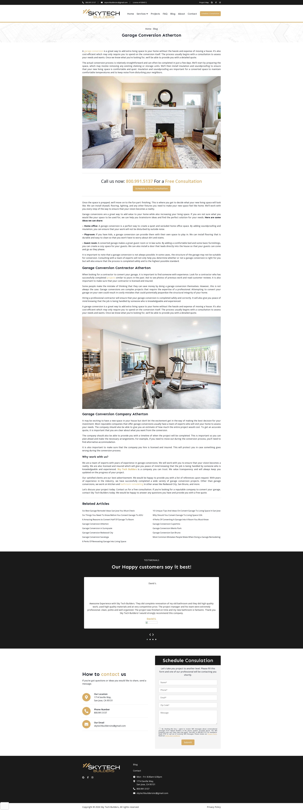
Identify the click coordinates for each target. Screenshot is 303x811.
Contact (192, 13)
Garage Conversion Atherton (95, 523)
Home (130, 13)
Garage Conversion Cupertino (166, 523)
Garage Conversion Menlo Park (167, 528)
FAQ (165, 13)
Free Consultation (183, 181)
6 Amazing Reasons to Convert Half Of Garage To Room (108, 519)
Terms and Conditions (172, 736)
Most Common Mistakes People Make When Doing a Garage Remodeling (186, 537)
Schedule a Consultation (210, 13)
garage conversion (93, 51)
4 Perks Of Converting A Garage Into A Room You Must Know (181, 519)
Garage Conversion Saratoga (95, 537)
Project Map (204, 2)
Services (141, 13)
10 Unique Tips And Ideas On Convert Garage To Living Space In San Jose (187, 510)
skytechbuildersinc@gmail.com (116, 2)
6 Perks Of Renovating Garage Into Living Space (104, 541)
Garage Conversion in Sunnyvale (97, 528)
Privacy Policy (212, 734)
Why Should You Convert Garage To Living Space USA (177, 515)
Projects (155, 13)
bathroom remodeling (131, 484)
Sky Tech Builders (127, 469)
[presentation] (150, 634)
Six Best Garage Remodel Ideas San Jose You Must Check (108, 510)
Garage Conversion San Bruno (166, 532)
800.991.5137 (91, 2)
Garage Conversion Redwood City (97, 532)
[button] (147, 639)
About (181, 13)
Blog (172, 13)
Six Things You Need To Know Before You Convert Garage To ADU (112, 515)
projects (111, 277)
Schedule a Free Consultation (151, 188)
